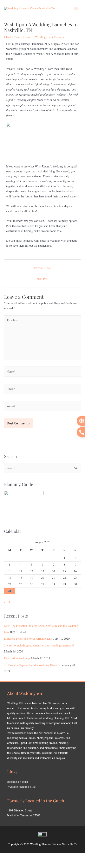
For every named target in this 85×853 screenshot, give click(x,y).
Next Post (42, 279)
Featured (28, 37)
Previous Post (42, 268)
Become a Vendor (17, 782)
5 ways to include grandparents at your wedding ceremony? (39, 645)
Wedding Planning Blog (21, 786)
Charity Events (13, 37)
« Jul (7, 602)
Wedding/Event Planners (49, 37)
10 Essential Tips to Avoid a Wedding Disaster (32, 665)
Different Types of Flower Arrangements (28, 638)
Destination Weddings (17, 658)
